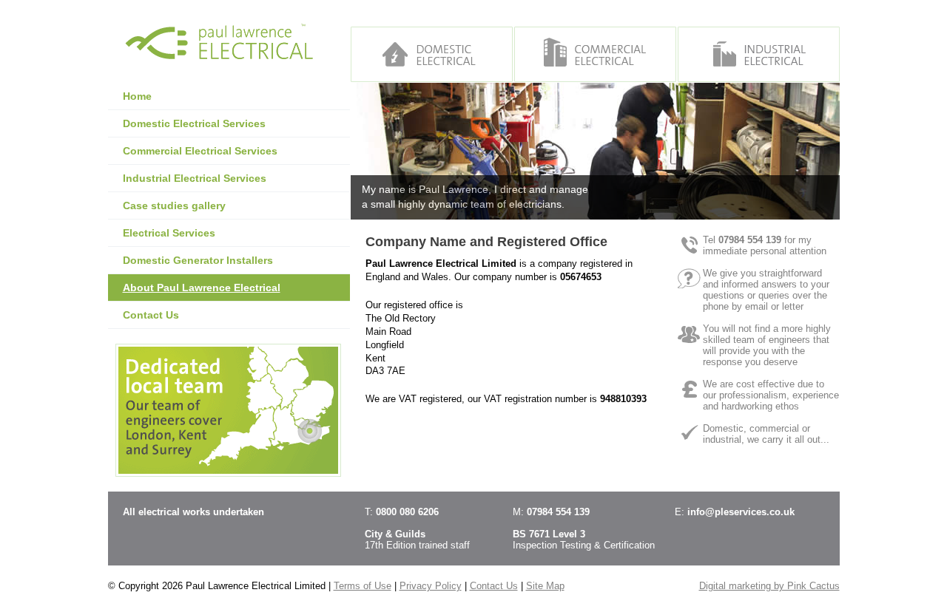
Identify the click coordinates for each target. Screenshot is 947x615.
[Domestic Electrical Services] (432, 54)
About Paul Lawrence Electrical (201, 287)
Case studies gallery (174, 205)
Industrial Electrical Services (194, 178)
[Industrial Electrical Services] (759, 54)
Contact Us (151, 315)
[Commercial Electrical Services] (595, 54)
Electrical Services (169, 233)
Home (137, 96)
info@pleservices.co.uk (741, 511)
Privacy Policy (431, 585)
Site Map (545, 585)
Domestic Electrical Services (194, 123)
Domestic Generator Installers (198, 260)
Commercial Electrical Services (200, 151)
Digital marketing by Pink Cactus (769, 585)
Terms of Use (362, 585)
